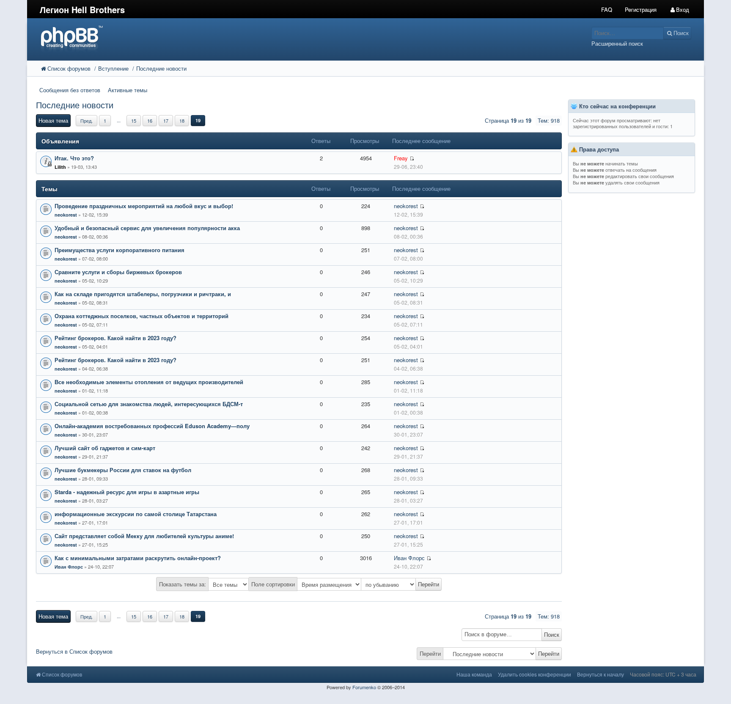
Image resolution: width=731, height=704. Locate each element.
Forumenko (364, 687)
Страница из (508, 120)
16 (149, 120)
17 (165, 120)
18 (181, 120)
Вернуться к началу (600, 674)
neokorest (66, 215)
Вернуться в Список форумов (74, 651)
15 (133, 120)
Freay (401, 158)
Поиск (551, 634)
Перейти (430, 653)
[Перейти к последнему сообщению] (411, 158)
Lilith (60, 167)
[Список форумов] (280, 38)
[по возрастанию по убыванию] (401, 584)
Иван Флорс (69, 567)
